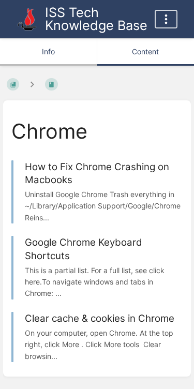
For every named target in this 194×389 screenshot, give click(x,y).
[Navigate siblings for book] (32, 84)
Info (48, 51)
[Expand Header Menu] (166, 19)
